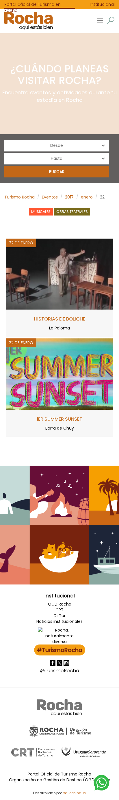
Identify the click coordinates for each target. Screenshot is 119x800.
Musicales (41, 211)
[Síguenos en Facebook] (53, 663)
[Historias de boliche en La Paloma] (59, 274)
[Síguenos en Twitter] (60, 663)
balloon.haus (74, 793)
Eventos (50, 197)
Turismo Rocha (19, 197)
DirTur (60, 616)
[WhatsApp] (101, 782)
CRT (59, 610)
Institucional (102, 4)
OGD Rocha (59, 604)
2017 (69, 197)
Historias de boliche (59, 318)
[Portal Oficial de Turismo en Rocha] (26, 21)
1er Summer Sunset (59, 418)
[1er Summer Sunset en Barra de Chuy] (59, 373)
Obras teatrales (72, 211)
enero (87, 197)
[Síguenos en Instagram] (66, 663)
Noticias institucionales (59, 621)
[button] (110, 20)
